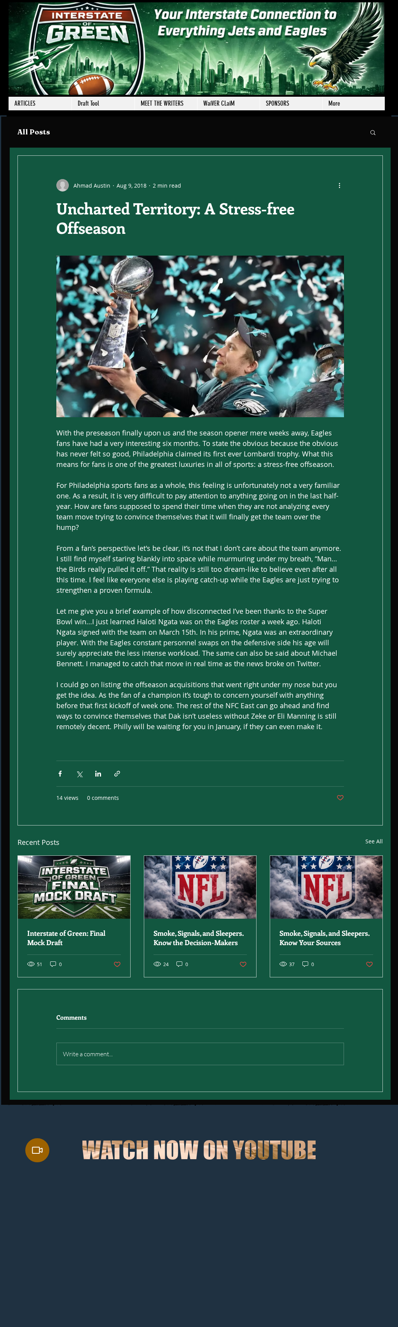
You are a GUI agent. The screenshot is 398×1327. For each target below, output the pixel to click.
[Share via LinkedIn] (98, 773)
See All (374, 841)
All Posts (33, 131)
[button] (165, 103)
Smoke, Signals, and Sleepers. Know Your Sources (324, 937)
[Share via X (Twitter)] (79, 773)
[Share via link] (117, 773)
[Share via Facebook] (60, 773)
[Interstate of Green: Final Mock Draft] (74, 887)
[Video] (37, 1150)
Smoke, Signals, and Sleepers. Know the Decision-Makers (199, 937)
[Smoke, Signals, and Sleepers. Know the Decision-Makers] (200, 887)
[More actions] (339, 185)
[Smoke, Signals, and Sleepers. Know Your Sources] (326, 887)
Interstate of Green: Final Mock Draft (66, 937)
